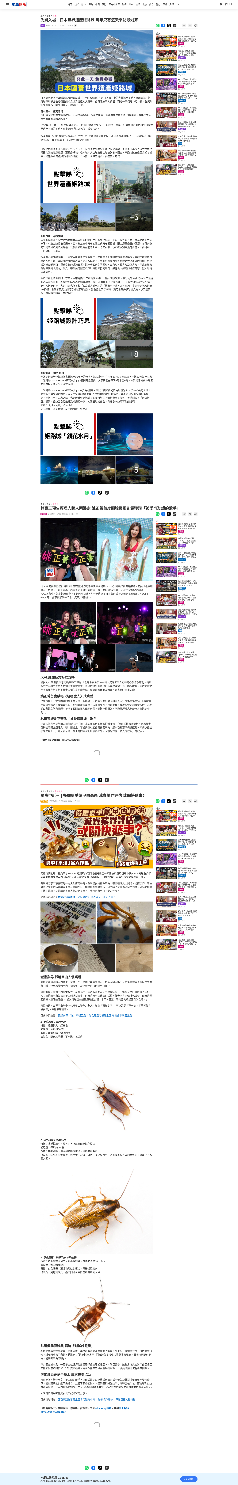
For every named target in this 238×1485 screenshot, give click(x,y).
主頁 (42, 16)
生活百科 (181, 58)
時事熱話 (181, 72)
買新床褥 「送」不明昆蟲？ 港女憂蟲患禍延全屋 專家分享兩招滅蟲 (95, 1015)
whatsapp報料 (103, 1408)
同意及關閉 (188, 1479)
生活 (48, 16)
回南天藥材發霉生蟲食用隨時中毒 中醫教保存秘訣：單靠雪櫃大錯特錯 (96, 1399)
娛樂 (48, 504)
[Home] (19, 4)
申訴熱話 (58, 791)
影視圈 (180, 43)
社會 (180, 143)
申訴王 (49, 791)
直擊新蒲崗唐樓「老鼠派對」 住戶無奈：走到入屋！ (87, 897)
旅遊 (54, 16)
